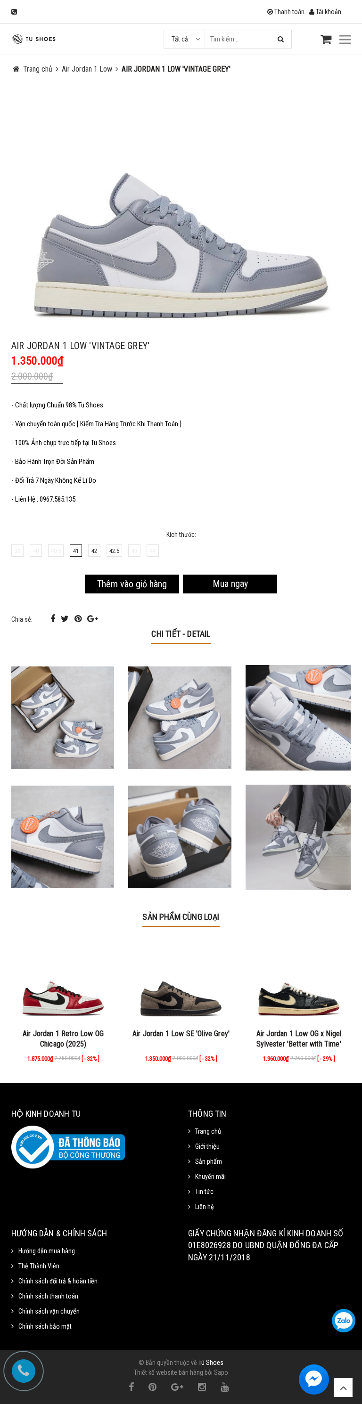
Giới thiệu (207, 1146)
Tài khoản (327, 12)
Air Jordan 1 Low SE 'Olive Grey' (181, 1033)
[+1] (92, 619)
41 (76, 550)
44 (153, 550)
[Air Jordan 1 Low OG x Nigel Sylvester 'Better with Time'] (299, 981)
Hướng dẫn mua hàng (46, 1251)
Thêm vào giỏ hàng (132, 584)
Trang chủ (208, 1131)
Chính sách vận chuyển (49, 1311)
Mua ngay (230, 583)
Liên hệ (204, 1206)
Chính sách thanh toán (48, 1296)
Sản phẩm (208, 1161)
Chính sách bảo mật (45, 1326)
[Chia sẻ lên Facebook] (53, 619)
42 (94, 550)
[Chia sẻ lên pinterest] (78, 619)
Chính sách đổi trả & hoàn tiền (58, 1281)
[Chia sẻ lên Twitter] (66, 619)
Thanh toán (288, 12)
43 (134, 550)
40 (36, 550)
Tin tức (204, 1191)
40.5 (56, 550)
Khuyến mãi (210, 1176)
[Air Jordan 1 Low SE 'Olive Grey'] (181, 981)
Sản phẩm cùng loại (180, 917)
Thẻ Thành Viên (38, 1266)
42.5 (114, 550)
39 (17, 550)
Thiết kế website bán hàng (168, 1372)
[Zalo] (343, 1320)
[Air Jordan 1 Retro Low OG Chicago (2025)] (63, 981)
